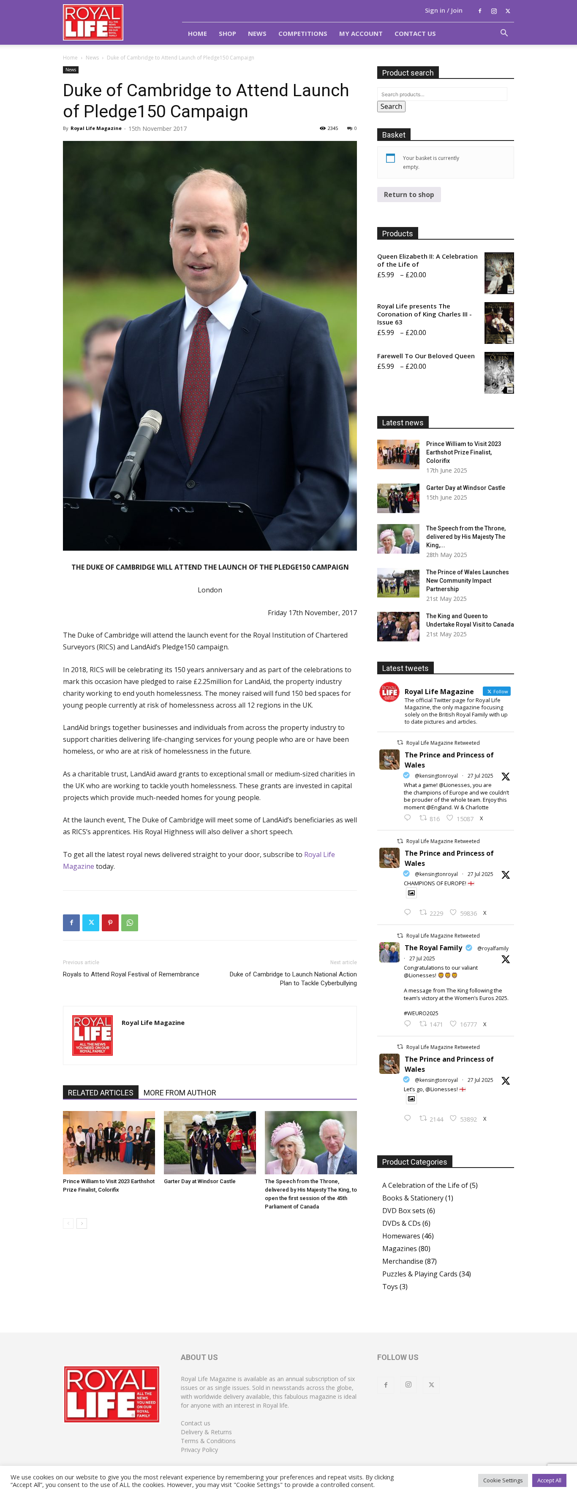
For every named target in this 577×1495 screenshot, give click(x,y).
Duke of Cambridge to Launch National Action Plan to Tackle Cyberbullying (293, 979)
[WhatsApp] (129, 922)
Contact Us (415, 33)
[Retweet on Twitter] (400, 742)
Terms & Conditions (208, 1441)
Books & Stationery (413, 1198)
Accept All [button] (549, 1480)
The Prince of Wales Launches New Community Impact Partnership (467, 580)
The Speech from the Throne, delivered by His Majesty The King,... (466, 537)
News (257, 33)
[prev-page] (68, 1223)
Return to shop (409, 194)
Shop (227, 33)
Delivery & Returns (206, 1432)
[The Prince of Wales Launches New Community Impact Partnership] (398, 582)
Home (197, 33)
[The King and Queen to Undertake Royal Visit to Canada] (398, 626)
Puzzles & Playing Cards (419, 1274)
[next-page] (81, 1223)
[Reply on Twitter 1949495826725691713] (409, 1118)
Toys (390, 1286)
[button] (504, 33)
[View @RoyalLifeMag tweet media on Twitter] (411, 892)
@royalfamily (493, 948)
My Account (361, 33)
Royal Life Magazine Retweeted (443, 742)
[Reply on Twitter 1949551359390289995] (409, 1024)
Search (391, 106)
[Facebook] (480, 11)
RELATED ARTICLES (100, 1092)
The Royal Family (433, 947)
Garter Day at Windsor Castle (200, 1181)
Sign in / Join (444, 10)
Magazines (399, 1248)
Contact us (195, 1423)
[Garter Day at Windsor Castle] (210, 1142)
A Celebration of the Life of (425, 1185)
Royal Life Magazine (96, 128)
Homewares (401, 1236)
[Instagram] (493, 11)
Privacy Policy (199, 1450)
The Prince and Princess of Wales (449, 760)
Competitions (302, 33)
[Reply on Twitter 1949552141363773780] (409, 912)
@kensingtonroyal (436, 775)
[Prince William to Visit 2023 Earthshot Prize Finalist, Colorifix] (109, 1142)
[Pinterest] (110, 922)
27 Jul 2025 (480, 775)
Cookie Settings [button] (503, 1480)
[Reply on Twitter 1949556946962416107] (409, 818)
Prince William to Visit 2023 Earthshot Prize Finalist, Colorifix (463, 452)
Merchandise (402, 1261)
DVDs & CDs (401, 1223)
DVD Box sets (403, 1210)
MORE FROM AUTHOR (180, 1092)
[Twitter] (507, 11)
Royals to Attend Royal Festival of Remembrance (131, 974)
